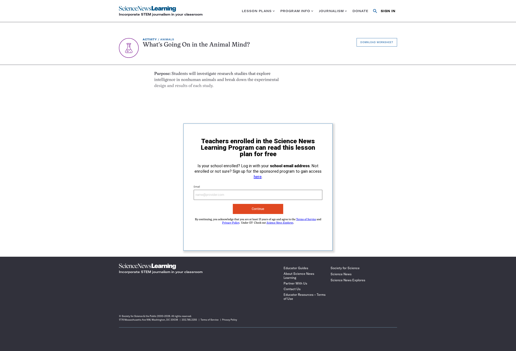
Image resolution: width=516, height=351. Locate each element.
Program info (295, 11)
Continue (258, 209)
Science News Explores (348, 280)
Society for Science (345, 268)
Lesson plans (257, 11)
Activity (150, 39)
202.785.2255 (189, 319)
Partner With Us (295, 283)
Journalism (331, 11)
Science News (341, 274)
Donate (361, 11)
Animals (167, 39)
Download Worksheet (376, 42)
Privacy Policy (230, 223)
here (258, 176)
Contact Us (292, 289)
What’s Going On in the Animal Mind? (196, 45)
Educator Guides (296, 268)
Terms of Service (306, 219)
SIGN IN (388, 11)
